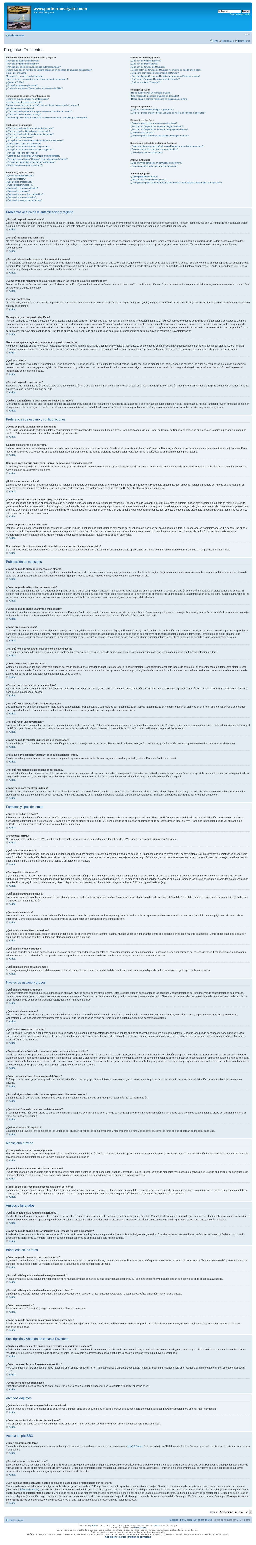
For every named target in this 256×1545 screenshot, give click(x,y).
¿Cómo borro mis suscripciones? (146, 152)
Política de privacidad (139, 1537)
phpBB (93, 1525)
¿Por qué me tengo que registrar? (22, 63)
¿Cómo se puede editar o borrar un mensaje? (28, 131)
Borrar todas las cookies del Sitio (196, 1520)
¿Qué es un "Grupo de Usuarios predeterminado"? (155, 79)
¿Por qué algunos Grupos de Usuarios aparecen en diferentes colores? (165, 76)
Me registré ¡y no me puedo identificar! (24, 76)
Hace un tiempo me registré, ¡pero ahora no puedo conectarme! (37, 79)
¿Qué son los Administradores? (145, 60)
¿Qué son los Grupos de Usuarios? (147, 67)
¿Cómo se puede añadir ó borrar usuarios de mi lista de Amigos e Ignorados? (167, 113)
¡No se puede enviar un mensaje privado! (150, 93)
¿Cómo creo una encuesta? (19, 137)
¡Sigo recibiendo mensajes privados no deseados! (154, 96)
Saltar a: (213, 1512)
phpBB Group (135, 1446)
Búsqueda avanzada (240, 14)
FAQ (216, 41)
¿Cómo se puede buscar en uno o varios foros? (153, 123)
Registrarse (228, 41)
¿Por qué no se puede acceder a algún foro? (27, 146)
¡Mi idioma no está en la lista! (20, 108)
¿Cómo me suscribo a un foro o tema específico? (154, 149)
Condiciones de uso (115, 1537)
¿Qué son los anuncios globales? (22, 188)
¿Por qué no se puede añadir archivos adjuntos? (29, 149)
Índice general (16, 35)
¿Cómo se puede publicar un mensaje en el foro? (30, 128)
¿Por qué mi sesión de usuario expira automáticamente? (33, 67)
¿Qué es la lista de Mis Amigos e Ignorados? (152, 109)
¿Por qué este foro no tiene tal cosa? (148, 179)
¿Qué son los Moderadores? (144, 63)
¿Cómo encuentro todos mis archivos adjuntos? (153, 166)
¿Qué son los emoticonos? (19, 182)
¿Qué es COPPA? (15, 82)
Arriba (12, 229)
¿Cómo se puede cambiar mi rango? (23, 114)
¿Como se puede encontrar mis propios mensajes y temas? (159, 135)
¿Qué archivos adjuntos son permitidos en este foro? (156, 163)
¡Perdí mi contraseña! (16, 73)
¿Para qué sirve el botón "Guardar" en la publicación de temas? (37, 159)
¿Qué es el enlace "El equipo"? (145, 82)
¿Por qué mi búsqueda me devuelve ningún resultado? (156, 126)
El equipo (173, 1520)
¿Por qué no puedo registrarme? (22, 85)
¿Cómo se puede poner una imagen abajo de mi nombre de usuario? (39, 111)
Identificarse (244, 41)
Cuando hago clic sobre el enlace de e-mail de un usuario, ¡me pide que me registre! (46, 117)
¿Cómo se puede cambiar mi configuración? (27, 99)
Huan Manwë (140, 1528)
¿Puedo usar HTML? (16, 179)
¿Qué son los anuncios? (18, 191)
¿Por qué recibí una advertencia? (22, 153)
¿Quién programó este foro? (144, 176)
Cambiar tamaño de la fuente (247, 34)
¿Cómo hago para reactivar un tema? (24, 165)
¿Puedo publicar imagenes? (19, 185)
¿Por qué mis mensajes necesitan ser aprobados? (30, 162)
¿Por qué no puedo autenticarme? (22, 60)
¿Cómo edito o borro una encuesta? (23, 143)
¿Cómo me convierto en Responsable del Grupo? (154, 73)
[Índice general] (19, 16)
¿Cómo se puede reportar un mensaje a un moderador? (33, 156)
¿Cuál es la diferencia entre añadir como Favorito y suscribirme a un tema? (166, 146)
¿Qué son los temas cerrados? (21, 197)
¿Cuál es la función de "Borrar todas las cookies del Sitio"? (34, 88)
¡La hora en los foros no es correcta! (24, 102)
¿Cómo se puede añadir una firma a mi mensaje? (30, 134)
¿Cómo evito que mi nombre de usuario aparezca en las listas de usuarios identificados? (49, 70)
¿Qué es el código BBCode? (20, 175)
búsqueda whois (29, 1489)
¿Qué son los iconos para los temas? (24, 200)
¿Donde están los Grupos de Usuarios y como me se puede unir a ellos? (165, 70)
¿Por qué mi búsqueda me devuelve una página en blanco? (159, 129)
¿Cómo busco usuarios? (142, 132)
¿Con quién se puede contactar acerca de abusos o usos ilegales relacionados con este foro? (176, 182)
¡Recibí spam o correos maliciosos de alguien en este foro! (158, 99)
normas (156, 1525)
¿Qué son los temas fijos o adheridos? (24, 194)
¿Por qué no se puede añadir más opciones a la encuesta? (34, 140)
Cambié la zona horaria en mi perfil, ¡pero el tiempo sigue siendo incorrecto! (42, 105)
